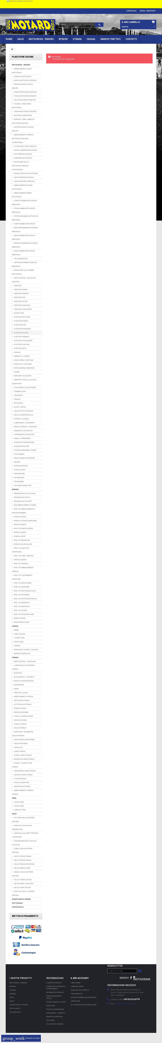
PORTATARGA (19, 685)
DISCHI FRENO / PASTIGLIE (23, 360)
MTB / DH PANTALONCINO (23, 528)
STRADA (77, 39)
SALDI (20, 39)
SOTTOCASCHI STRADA (22, 704)
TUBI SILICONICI (19, 470)
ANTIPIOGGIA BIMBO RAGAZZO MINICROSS (24, 264)
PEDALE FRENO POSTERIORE (24, 458)
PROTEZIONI (18, 403)
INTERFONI (18, 673)
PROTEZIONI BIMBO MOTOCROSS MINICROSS (25, 218)
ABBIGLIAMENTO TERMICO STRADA (23, 792)
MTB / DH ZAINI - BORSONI (23, 556)
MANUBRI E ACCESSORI (22, 376)
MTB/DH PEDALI (20, 618)
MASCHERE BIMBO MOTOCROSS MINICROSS (25, 229)
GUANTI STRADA (20, 724)
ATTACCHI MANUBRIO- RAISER (25, 450)
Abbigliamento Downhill (23, 501)
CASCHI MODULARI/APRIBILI (24, 739)
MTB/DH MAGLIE (20, 524)
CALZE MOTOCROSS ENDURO (25, 100)
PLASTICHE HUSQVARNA (23, 340)
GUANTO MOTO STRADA (21, 899)
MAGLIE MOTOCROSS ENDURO (25, 80)
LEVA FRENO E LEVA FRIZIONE (25, 387)
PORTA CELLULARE (21, 693)
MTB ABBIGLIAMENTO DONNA (25, 505)
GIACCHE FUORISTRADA (23, 115)
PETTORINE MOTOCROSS (23, 154)
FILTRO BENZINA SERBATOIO (24, 368)
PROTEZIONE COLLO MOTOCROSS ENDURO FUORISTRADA (20, 165)
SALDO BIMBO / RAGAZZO (24, 884)
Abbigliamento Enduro (22, 497)
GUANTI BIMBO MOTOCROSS (24, 224)
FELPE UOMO (19, 642)
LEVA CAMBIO (19, 454)
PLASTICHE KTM (20, 325)
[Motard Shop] (30, 25)
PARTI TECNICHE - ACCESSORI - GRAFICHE (24, 280)
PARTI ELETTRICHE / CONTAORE (25, 427)
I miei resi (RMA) (77, 986)
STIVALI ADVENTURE (21, 782)
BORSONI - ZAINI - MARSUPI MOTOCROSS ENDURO (23, 121)
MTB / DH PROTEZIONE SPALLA (25, 599)
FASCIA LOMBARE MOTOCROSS (25, 150)
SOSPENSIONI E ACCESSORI (24, 434)
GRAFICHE (18, 286)
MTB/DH (63, 39)
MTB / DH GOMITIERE (21, 587)
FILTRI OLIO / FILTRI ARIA (23, 364)
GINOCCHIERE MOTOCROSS (24, 177)
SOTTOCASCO (17, 903)
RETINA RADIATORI (21, 466)
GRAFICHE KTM (19, 297)
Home (9, 39)
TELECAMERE (19, 481)
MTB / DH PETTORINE (21, 595)
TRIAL (14, 798)
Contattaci (131, 11)
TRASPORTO (18, 395)
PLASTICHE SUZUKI (21, 333)
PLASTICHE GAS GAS (21, 344)
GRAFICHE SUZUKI (21, 301)
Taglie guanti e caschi (56, 1002)
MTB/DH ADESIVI (20, 560)
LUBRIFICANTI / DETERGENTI (24, 423)
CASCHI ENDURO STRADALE (24, 181)
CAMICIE (17, 646)
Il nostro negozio (54, 983)
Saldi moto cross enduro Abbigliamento (22, 827)
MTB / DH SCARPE (20, 610)
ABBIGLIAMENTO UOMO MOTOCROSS (22, 70)
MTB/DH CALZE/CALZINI (23, 544)
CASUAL (91, 39)
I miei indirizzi (76, 994)
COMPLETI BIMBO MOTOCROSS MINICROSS (24, 202)
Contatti (131, 39)
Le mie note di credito (80, 990)
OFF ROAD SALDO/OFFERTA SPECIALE (23, 819)
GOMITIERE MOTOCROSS (23, 158)
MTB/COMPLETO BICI (21, 622)
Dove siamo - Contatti (55, 1013)
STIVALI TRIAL (19, 806)
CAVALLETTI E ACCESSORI (23, 411)
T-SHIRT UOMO (19, 638)
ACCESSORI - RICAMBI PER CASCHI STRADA (22, 734)
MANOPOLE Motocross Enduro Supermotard (24, 381)
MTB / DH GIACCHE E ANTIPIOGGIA (20, 550)
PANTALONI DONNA (21, 712)
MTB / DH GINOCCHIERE (22, 583)
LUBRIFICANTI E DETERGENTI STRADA (23, 667)
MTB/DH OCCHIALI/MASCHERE (25, 521)
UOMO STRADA (19, 751)
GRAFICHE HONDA (21, 290)
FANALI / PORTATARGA (22, 438)
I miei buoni (75, 1001)
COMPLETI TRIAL (20, 810)
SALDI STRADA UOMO (22, 868)
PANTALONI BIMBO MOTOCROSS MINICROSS (25, 245)
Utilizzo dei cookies (54, 1024)
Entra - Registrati (148, 11)
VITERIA (17, 372)
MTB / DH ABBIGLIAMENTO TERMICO (23, 569)
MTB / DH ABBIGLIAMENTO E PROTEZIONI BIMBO (23, 511)
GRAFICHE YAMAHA (21, 293)
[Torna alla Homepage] (12, 49)
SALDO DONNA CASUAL (23, 880)
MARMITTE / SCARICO (22, 356)
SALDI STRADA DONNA (22, 856)
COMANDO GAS (20, 391)
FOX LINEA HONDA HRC (22, 485)
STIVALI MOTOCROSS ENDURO (25, 96)
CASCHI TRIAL (19, 802)
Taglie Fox (50, 1006)
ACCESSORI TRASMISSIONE (24, 442)
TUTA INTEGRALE (20, 779)
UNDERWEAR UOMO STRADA (25, 771)
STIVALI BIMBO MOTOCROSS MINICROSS (23, 210)
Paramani (17, 352)
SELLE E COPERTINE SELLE (23, 415)
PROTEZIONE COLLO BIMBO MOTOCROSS (23, 272)
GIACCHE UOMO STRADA (23, 775)
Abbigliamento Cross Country (24, 493)
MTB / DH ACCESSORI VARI (24, 614)
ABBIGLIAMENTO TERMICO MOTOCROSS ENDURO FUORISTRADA (23, 138)
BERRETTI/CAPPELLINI (22, 653)
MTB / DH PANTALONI (22, 540)
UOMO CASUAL (19, 634)
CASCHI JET (18, 747)
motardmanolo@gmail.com (125, 1004)
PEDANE (17, 462)
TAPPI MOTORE (19, 474)
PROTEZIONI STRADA (21, 700)
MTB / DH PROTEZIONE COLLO (25, 591)
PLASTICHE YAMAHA (21, 337)
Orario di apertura (54, 1017)
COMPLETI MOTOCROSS (23, 76)
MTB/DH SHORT (20, 536)
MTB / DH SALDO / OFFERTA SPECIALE (23, 893)
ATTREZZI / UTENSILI (21, 419)
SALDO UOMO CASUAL (22, 887)
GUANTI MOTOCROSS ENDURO (25, 92)
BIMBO (16, 630)
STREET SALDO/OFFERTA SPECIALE (22, 850)
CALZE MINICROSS (21, 259)
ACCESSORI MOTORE (21, 446)
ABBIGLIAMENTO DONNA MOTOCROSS (22, 187)
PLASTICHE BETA (20, 348)
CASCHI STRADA (20, 728)
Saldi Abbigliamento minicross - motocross (24, 843)
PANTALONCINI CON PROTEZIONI (26, 173)
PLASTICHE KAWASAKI (22, 329)
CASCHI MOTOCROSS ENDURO (25, 111)
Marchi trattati (111, 39)
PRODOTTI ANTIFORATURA (24, 681)
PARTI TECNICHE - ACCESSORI (25, 661)
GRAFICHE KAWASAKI (22, 305)
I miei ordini (75, 983)
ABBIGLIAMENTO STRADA (23, 696)
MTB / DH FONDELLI (21, 564)
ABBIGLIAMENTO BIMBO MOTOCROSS (22, 195)
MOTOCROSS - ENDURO (41, 39)
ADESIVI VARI (19, 313)
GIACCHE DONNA (20, 720)
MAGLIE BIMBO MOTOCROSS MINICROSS (23, 237)
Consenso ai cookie (21, 1038)
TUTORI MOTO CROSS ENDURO (25, 146)
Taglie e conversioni (55, 1009)
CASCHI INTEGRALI (21, 743)
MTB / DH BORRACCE (21, 603)
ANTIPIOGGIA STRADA (22, 786)
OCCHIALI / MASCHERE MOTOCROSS (21, 106)
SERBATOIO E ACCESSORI (23, 431)
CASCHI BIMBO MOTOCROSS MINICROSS (23, 253)
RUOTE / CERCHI (20, 407)
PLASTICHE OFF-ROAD (22, 317)
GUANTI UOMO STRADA (23, 755)
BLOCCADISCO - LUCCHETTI (24, 677)
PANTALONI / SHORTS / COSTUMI (26, 650)
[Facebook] (131, 977)
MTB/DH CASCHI (20, 517)
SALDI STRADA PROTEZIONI (24, 864)
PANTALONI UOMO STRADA (24, 759)
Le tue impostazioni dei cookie (83, 1005)
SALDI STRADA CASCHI (22, 860)
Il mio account (80, 978)
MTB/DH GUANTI (20, 532)
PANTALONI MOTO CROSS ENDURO (22, 86)
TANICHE (17, 399)
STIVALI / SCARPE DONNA (23, 716)
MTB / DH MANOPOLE (22, 606)
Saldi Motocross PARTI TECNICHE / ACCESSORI (25, 835)
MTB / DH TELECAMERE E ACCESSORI (22, 577)
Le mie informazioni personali (84, 997)
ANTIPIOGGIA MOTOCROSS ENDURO (23, 129)
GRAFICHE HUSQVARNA (23, 309)
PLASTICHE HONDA (21, 321)
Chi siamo (50, 1020)
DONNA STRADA (20, 708)
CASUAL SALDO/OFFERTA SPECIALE (22, 874)
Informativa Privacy (55, 992)
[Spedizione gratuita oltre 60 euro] (81, 4)
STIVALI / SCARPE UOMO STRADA (22, 765)
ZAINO (16, 689)
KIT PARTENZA (19, 478)
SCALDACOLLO (18, 907)
